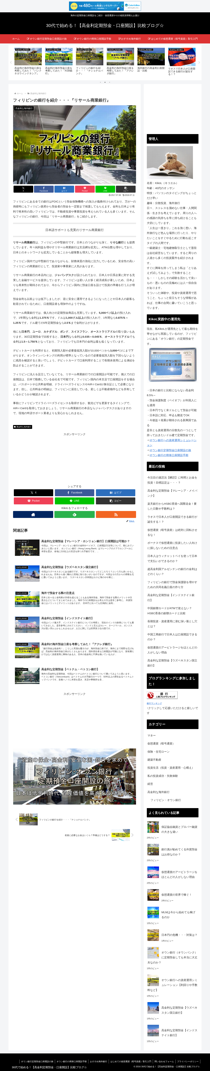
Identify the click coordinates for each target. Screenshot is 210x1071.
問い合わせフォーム (164, 1061)
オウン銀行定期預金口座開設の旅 (37, 1061)
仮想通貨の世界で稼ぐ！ (176, 894)
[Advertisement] (74, 458)
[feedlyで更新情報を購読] (74, 514)
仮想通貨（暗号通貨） (161, 743)
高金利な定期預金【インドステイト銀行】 (170, 598)
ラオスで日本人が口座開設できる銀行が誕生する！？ (172, 519)
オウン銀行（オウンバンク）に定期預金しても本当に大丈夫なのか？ (172, 957)
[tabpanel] (28, 62)
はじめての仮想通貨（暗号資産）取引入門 (130, 1061)
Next (199, 62)
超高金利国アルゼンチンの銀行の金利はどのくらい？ (172, 572)
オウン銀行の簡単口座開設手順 (72, 1061)
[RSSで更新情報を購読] (116, 514)
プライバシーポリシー (188, 1061)
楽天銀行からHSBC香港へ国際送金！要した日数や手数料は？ (172, 506)
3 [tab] (109, 82)
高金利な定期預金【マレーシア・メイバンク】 (172, 493)
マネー (151, 735)
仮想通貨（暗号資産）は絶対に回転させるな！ (172, 532)
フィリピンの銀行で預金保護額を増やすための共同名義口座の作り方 (172, 585)
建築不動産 (154, 759)
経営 (150, 783)
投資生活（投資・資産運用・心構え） (170, 767)
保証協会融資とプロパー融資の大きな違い (179, 829)
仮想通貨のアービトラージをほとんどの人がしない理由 (172, 650)
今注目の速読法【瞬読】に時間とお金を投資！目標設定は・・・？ (172, 480)
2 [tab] (105, 82)
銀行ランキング (154, 703)
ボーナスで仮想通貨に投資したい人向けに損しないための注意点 (172, 545)
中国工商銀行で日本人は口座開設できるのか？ (172, 637)
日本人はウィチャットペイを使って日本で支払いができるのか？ (172, 558)
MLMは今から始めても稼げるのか (178, 915)
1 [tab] (100, 82)
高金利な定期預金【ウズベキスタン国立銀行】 (172, 663)
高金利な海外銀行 (23, 427)
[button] (126, 189)
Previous (10, 62)
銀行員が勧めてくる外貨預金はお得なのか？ (179, 852)
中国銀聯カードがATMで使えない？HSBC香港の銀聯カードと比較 (169, 611)
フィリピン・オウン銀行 (166, 800)
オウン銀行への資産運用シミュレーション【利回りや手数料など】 (172, 985)
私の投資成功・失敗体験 (162, 775)
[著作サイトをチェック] (33, 514)
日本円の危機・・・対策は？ (179, 934)
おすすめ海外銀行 (98, 1061)
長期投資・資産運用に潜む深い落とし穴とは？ (172, 624)
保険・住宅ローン (158, 751)
